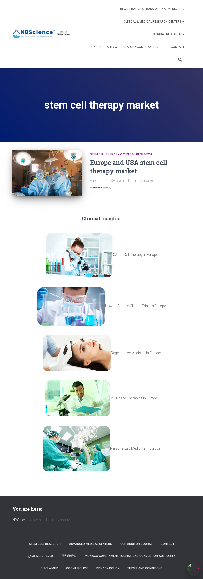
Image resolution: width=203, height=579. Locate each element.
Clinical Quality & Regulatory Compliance (122, 47)
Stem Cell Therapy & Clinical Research (121, 154)
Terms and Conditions (145, 568)
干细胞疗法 (69, 556)
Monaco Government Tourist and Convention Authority (130, 556)
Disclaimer (49, 568)
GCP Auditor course (136, 544)
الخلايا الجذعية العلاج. (41, 556)
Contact (177, 47)
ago (107, 187)
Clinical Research (167, 34)
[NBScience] (41, 34)
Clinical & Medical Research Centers (153, 21)
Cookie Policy (77, 568)
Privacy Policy (107, 568)
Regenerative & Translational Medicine (151, 9)
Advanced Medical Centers (90, 544)
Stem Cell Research (45, 544)
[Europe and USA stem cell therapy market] (47, 173)
